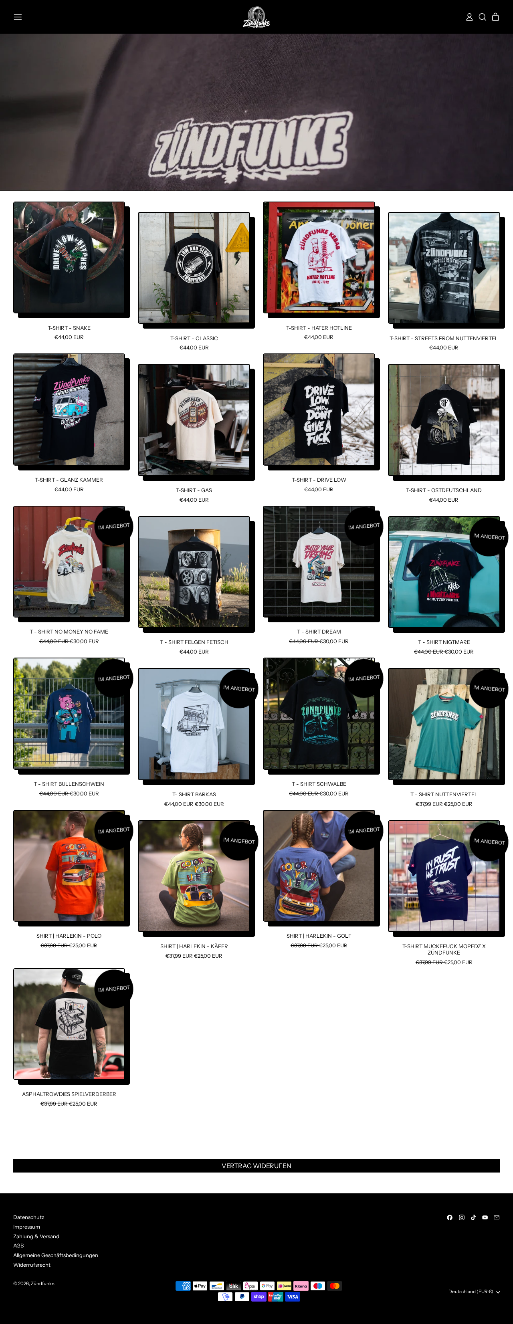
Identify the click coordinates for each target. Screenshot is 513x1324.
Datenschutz (28, 1217)
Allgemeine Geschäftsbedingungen (55, 1255)
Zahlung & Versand (36, 1236)
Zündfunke (42, 1283)
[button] (482, 17)
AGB (18, 1245)
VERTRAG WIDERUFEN (256, 1166)
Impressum (26, 1226)
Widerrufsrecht (31, 1264)
